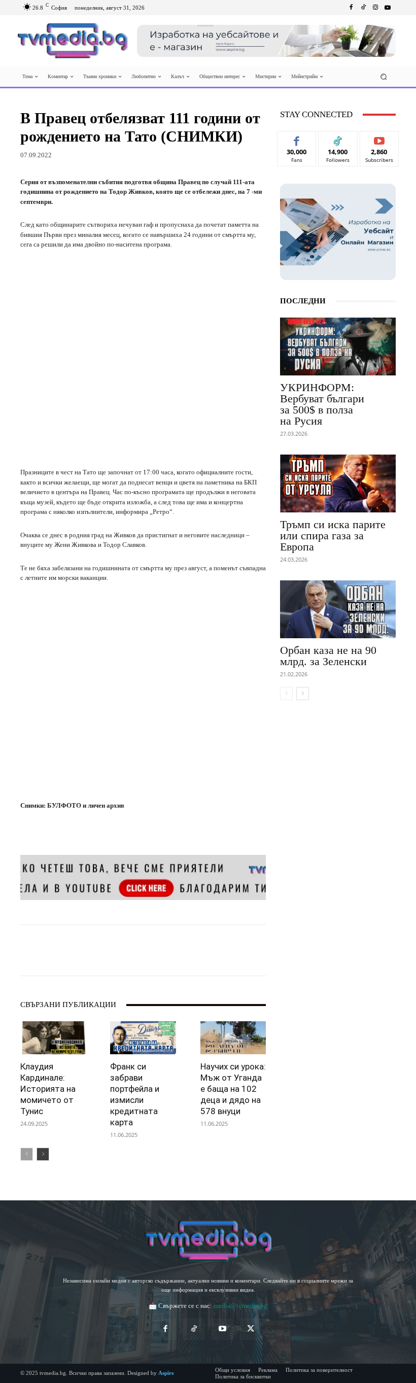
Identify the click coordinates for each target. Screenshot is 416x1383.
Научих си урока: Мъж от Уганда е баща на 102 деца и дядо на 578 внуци (233, 1088)
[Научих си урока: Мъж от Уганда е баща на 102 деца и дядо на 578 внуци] (233, 1037)
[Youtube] (388, 8)
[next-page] (43, 1154)
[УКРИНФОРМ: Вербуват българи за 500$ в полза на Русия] (338, 346)
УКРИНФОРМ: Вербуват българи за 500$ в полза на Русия (322, 404)
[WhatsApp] (137, 950)
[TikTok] (193, 1329)
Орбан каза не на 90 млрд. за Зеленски (328, 656)
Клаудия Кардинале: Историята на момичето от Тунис (48, 1088)
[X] (113, 950)
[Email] (184, 950)
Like (297, 139)
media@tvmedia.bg (240, 1305)
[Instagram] (375, 8)
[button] (384, 77)
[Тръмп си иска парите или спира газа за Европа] (338, 483)
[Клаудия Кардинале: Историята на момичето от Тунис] (53, 1037)
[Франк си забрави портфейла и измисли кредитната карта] (143, 1037)
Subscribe (379, 139)
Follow (338, 139)
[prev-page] (26, 1154)
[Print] (207, 950)
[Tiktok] (363, 8)
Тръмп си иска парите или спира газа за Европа (333, 535)
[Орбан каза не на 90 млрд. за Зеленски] (338, 609)
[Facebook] (351, 8)
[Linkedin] (160, 950)
